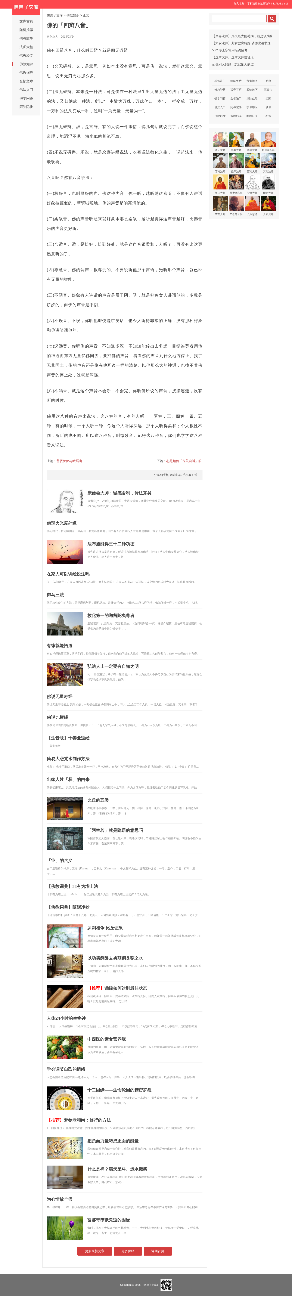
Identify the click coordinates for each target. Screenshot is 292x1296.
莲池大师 (252, 171)
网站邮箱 (176, 475)
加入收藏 (239, 3)
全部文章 (26, 81)
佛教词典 (26, 72)
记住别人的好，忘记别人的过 (233, 64)
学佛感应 (252, 107)
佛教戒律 (220, 116)
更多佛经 (127, 1251)
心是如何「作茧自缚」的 (184, 461)
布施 (268, 116)
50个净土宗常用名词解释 (230, 50)
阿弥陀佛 (26, 107)
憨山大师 (220, 192)
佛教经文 (26, 55)
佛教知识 (26, 64)
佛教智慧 (220, 89)
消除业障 (252, 98)
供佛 (268, 107)
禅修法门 (220, 81)
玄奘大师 (220, 214)
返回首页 (157, 1251)
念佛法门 (236, 98)
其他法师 (268, 171)
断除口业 (252, 116)
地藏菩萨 (236, 81)
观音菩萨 (236, 89)
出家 (268, 98)
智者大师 (252, 192)
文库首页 (26, 21)
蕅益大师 (236, 150)
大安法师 (268, 214)
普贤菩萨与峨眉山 (69, 461)
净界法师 (252, 150)
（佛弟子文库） (150, 1284)
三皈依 (268, 89)
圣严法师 (236, 171)
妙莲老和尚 (268, 150)
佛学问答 (26, 98)
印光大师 (268, 192)
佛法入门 (26, 90)
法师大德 (26, 47)
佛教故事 (26, 38)
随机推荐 (26, 30)
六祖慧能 (252, 214)
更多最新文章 (94, 1251)
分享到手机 (161, 475)
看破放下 (252, 89)
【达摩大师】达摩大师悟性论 (233, 57)
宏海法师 (220, 171)
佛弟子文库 (55, 15)
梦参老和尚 (236, 192)
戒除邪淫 (236, 116)
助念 (268, 81)
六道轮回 (252, 81)
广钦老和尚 (236, 214)
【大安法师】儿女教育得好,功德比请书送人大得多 (247, 43)
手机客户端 (190, 475)
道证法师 (220, 150)
